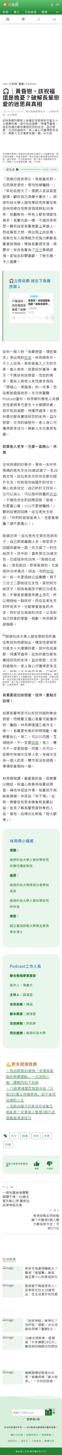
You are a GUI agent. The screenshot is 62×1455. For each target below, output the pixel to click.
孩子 (38, 249)
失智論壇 (31, 12)
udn (5, 83)
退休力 (24, 1441)
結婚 (35, 742)
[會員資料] (52, 4)
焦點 (6, 12)
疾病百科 (12, 1441)
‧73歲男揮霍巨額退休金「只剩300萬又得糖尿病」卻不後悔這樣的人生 (31, 1094)
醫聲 (21, 83)
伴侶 (53, 493)
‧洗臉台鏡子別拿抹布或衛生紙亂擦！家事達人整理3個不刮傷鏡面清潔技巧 (30, 1111)
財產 (50, 571)
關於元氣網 (17, 1435)
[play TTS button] (17, 169)
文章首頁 (36, 1441)
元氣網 (13, 83)
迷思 (28, 357)
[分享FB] (8, 19)
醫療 (45, 12)
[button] (57, 11)
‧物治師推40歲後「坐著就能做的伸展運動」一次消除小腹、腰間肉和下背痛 (30, 1076)
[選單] (57, 4)
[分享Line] (23, 19)
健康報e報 (33, 1419)
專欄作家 (49, 1441)
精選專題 (46, 1435)
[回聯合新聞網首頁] (5, 5)
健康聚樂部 (32, 1435)
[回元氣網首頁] (13, 4)
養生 (17, 12)
